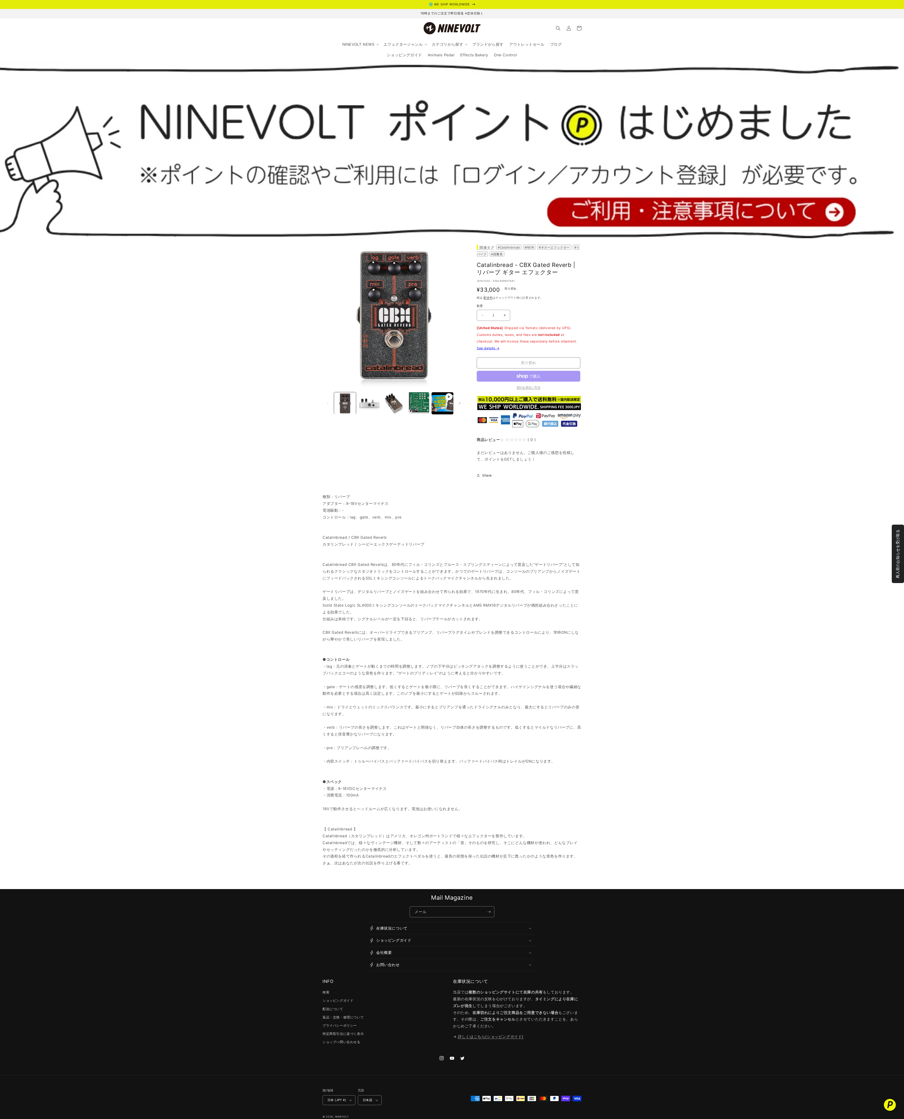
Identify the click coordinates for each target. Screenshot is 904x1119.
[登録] (489, 911)
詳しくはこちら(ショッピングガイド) (491, 1036)
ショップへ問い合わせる (341, 1042)
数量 (480, 306)
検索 (326, 992)
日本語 (367, 1100)
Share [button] (487, 475)
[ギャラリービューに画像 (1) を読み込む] (345, 403)
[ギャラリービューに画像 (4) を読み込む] (418, 403)
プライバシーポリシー (340, 1025)
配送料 (488, 297)
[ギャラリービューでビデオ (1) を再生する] (442, 403)
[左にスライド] (328, 403)
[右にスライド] (460, 403)
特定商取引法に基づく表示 (343, 1034)
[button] (558, 28)
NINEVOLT (342, 1116)
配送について (333, 1009)
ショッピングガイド (338, 1000)
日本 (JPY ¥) (336, 1100)
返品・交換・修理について (343, 1017)
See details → (488, 348)
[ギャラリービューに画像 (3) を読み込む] (394, 403)
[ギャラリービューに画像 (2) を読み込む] (369, 403)
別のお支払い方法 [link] (528, 387)
